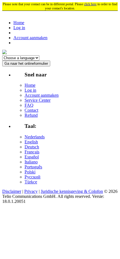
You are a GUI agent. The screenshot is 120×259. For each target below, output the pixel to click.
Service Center (38, 100)
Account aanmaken (30, 37)
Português (33, 167)
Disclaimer (11, 191)
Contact (31, 110)
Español (32, 157)
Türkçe (31, 182)
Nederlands (35, 137)
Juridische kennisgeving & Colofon (72, 191)
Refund (31, 115)
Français (32, 152)
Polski (30, 172)
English (31, 142)
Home (18, 22)
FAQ (29, 105)
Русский (32, 177)
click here (90, 4)
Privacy (31, 191)
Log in (19, 27)
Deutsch (32, 147)
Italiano (31, 162)
